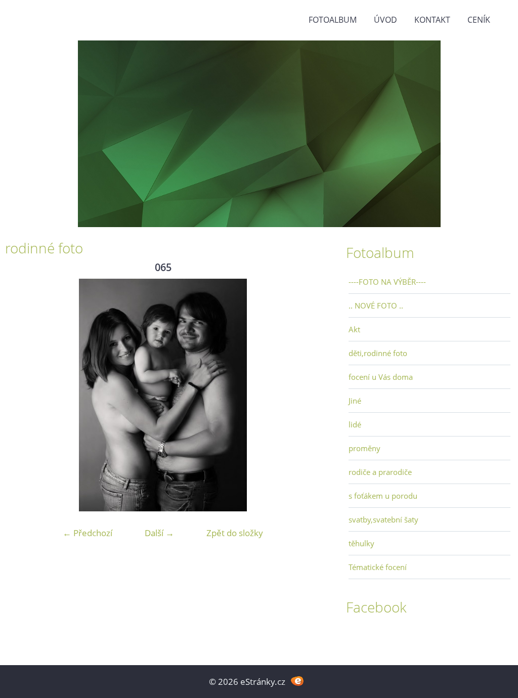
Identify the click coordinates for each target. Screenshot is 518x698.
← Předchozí (87, 533)
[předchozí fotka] (21, 395)
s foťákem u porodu (383, 496)
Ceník (478, 19)
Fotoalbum (333, 19)
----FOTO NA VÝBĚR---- (387, 282)
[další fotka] (304, 395)
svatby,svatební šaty (383, 519)
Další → (159, 533)
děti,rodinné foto (378, 353)
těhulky (361, 543)
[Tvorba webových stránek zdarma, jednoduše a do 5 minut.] (297, 680)
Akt (354, 329)
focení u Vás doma (381, 377)
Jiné (355, 401)
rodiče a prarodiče (380, 472)
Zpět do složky (234, 533)
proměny (364, 448)
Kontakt (432, 19)
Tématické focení (378, 567)
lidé (355, 424)
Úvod (385, 19)
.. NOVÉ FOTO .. (376, 305)
